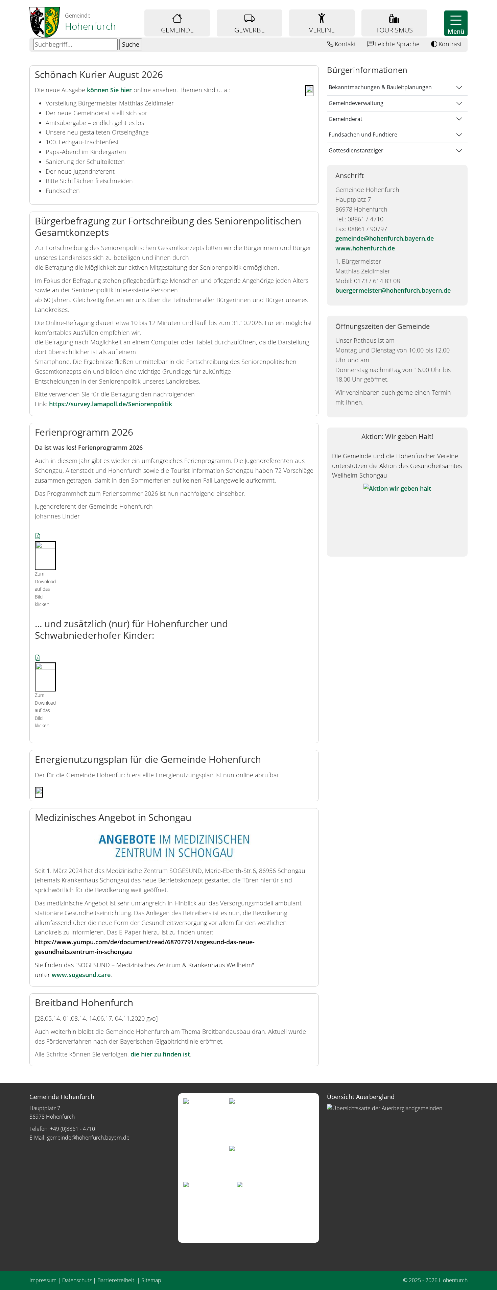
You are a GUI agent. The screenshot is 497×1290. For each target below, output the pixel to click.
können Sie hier (109, 90)
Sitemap (151, 1280)
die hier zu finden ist (160, 1054)
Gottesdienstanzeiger (356, 150)
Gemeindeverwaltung (356, 103)
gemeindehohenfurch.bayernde (384, 238)
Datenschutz (77, 1280)
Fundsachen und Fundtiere (363, 134)
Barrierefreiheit (116, 1280)
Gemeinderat (345, 119)
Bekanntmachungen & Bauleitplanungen (380, 87)
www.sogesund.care (81, 975)
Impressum (42, 1280)
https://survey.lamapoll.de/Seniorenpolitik (110, 404)
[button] (456, 23)
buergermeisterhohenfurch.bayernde (393, 290)
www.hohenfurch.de (365, 248)
